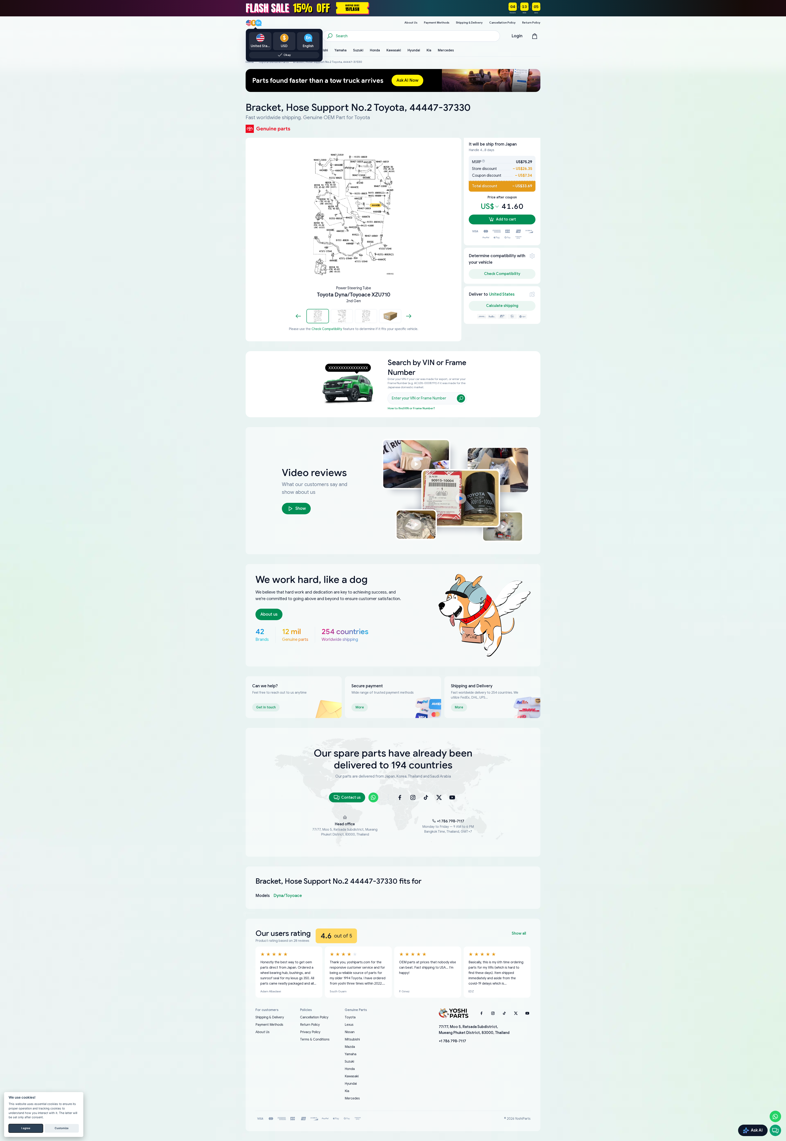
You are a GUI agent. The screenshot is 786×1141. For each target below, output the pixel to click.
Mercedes (352, 1098)
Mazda (350, 1047)
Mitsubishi (352, 1039)
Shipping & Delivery (269, 1017)
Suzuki (349, 1062)
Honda (350, 1069)
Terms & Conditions (315, 1039)
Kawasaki (352, 1076)
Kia (347, 1091)
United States (502, 294)
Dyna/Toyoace (287, 895)
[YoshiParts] (453, 1013)
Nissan (350, 1032)
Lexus (349, 1025)
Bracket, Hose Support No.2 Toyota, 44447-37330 (327, 62)
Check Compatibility (327, 329)
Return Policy (310, 1025)
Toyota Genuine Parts (273, 62)
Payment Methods (269, 1025)
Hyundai (351, 1084)
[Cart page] (534, 36)
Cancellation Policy (314, 1017)
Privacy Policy (310, 1032)
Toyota (350, 1017)
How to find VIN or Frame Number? (411, 408)
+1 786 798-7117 (450, 821)
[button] (317, 316)
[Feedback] (775, 1130)
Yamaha (350, 1054)
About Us (262, 1032)
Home (250, 62)
